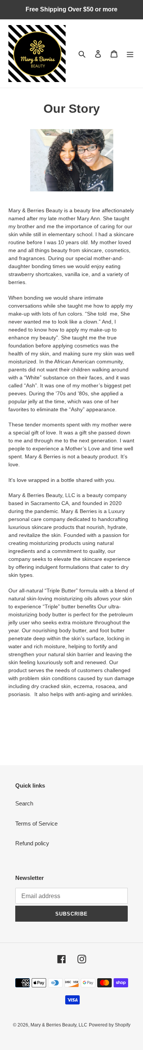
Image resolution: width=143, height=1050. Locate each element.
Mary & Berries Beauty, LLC (59, 1025)
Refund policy (32, 843)
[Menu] (130, 54)
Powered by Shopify (109, 1025)
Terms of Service (36, 823)
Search (24, 803)
